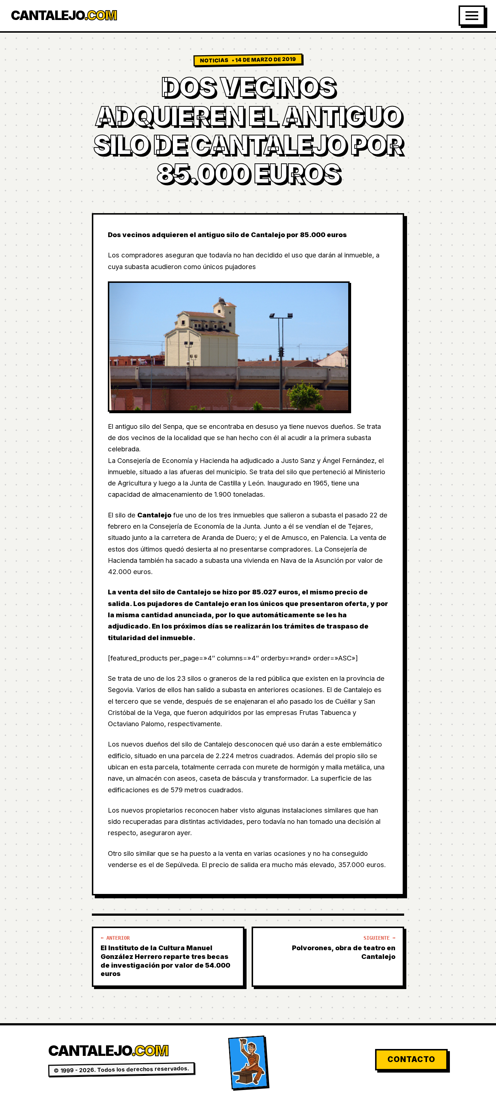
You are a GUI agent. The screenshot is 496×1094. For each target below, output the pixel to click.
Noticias (214, 61)
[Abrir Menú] (472, 15)
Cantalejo (64, 15)
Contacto (411, 1059)
